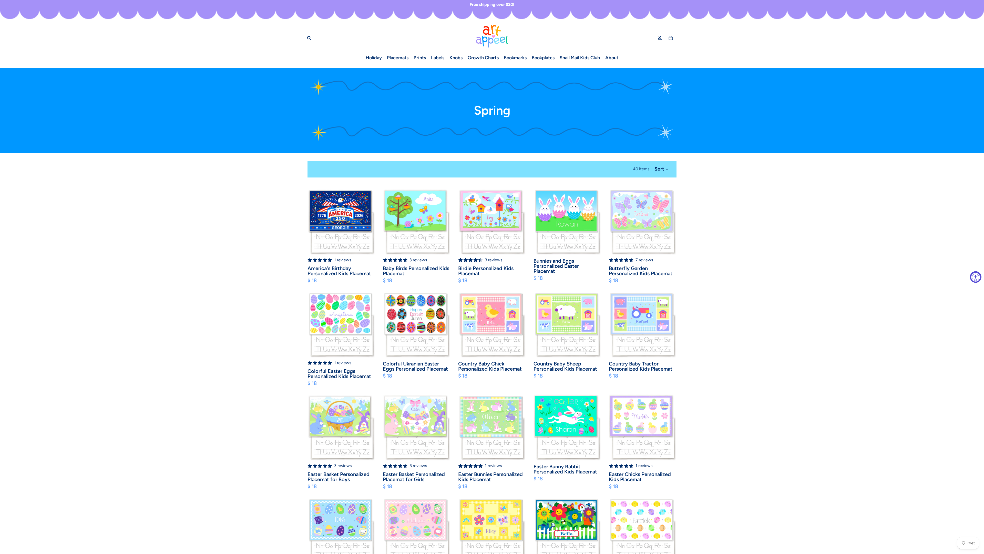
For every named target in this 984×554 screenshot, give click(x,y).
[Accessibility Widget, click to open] (975, 277)
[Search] (309, 38)
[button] (661, 169)
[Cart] (670, 38)
